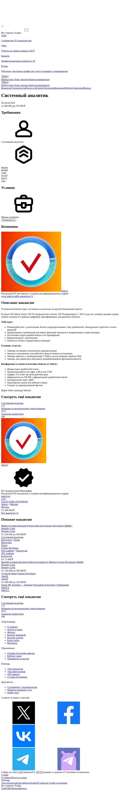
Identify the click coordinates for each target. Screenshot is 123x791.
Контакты (12, 643)
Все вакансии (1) (24, 296)
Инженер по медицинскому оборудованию (23, 408)
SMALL (5, 587)
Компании (59, 88)
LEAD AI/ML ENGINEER (14, 501)
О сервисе (12, 627)
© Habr (4, 775)
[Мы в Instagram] (68, 746)
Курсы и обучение (34, 88)
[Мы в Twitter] (23, 723)
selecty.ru (5, 496)
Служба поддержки (17, 677)
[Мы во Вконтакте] (23, 746)
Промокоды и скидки (18, 658)
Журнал (87, 88)
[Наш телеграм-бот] (68, 769)
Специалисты (18, 88)
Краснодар (21, 550)
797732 (39, 772)
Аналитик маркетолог (12, 414)
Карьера (16, 788)
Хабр (3, 788)
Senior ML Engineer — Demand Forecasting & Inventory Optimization (35, 585)
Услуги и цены (14, 629)
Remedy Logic (8, 528)
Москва (14, 504)
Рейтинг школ (14, 656)
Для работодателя (16, 671)
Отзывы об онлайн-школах (21, 653)
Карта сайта (13, 640)
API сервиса (13, 674)
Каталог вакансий (16, 635)
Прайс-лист (13, 692)
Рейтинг (69, 88)
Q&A (9, 788)
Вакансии (6, 88)
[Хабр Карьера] (13, 30)
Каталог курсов (15, 637)
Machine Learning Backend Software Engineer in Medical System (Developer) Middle (42, 562)
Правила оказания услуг (19, 690)
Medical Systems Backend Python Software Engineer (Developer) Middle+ (37, 526)
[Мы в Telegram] (23, 769)
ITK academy (7, 550)
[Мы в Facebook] (68, 723)
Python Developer (9, 548)
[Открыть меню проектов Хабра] (2, 26)
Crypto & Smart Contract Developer (18, 573)
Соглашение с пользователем (22, 687)
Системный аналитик (12, 403)
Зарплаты (78, 88)
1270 (20, 772)
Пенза (17, 540)
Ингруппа (6, 540)
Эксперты (49, 88)
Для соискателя (15, 669)
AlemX (4, 576)
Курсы (23, 788)
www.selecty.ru (8, 296)
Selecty (64, 291)
